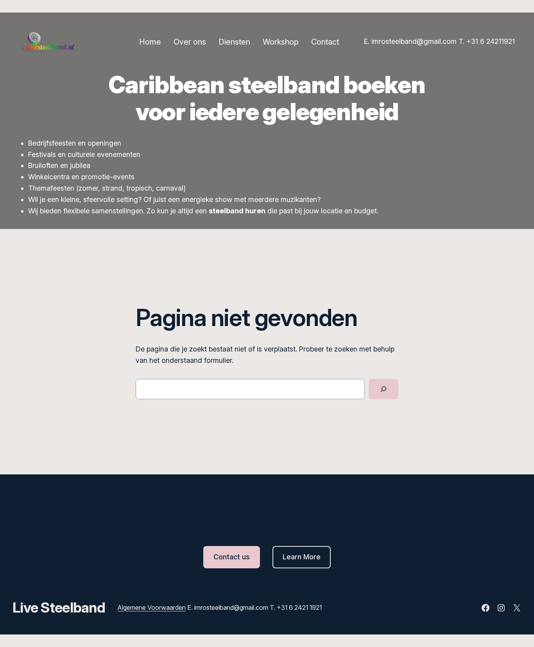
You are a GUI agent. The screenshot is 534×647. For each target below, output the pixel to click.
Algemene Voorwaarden (152, 607)
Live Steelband (59, 607)
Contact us (231, 557)
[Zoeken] (383, 389)
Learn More (302, 557)
